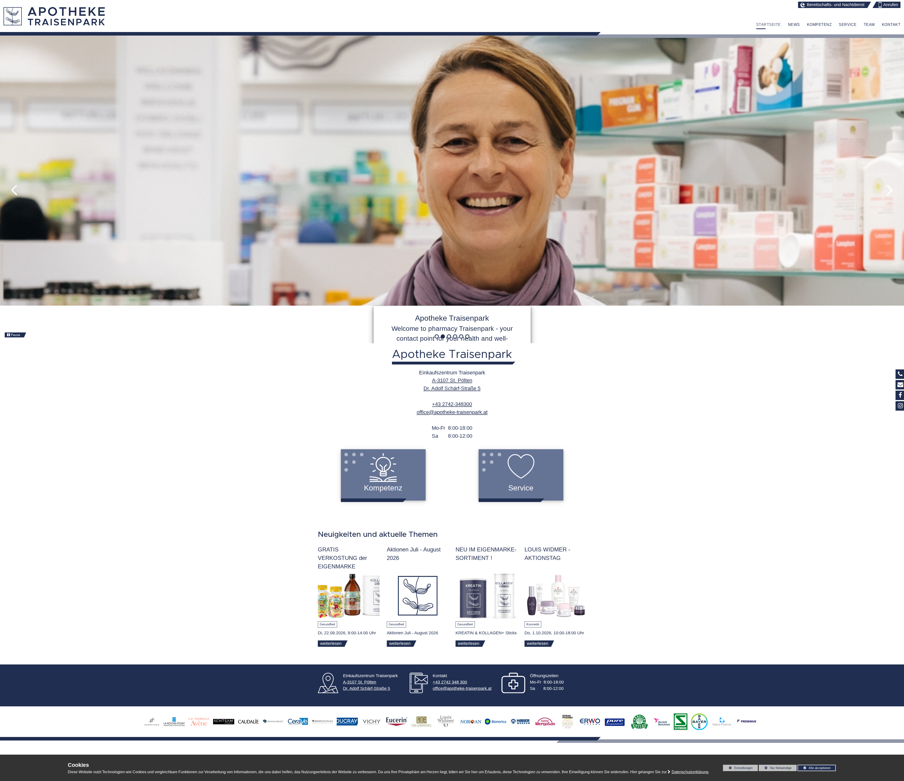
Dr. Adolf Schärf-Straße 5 (366, 688)
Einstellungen (738, 768)
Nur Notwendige (775, 768)
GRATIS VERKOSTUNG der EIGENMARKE (342, 558)
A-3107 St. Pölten (359, 682)
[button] (14, 190)
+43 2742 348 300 (450, 682)
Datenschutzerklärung (690, 772)
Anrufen (890, 4)
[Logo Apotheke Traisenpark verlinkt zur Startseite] (54, 16)
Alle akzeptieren (814, 768)
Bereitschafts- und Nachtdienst (835, 4)
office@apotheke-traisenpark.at (452, 412)
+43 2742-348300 (452, 404)
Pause (15, 335)
